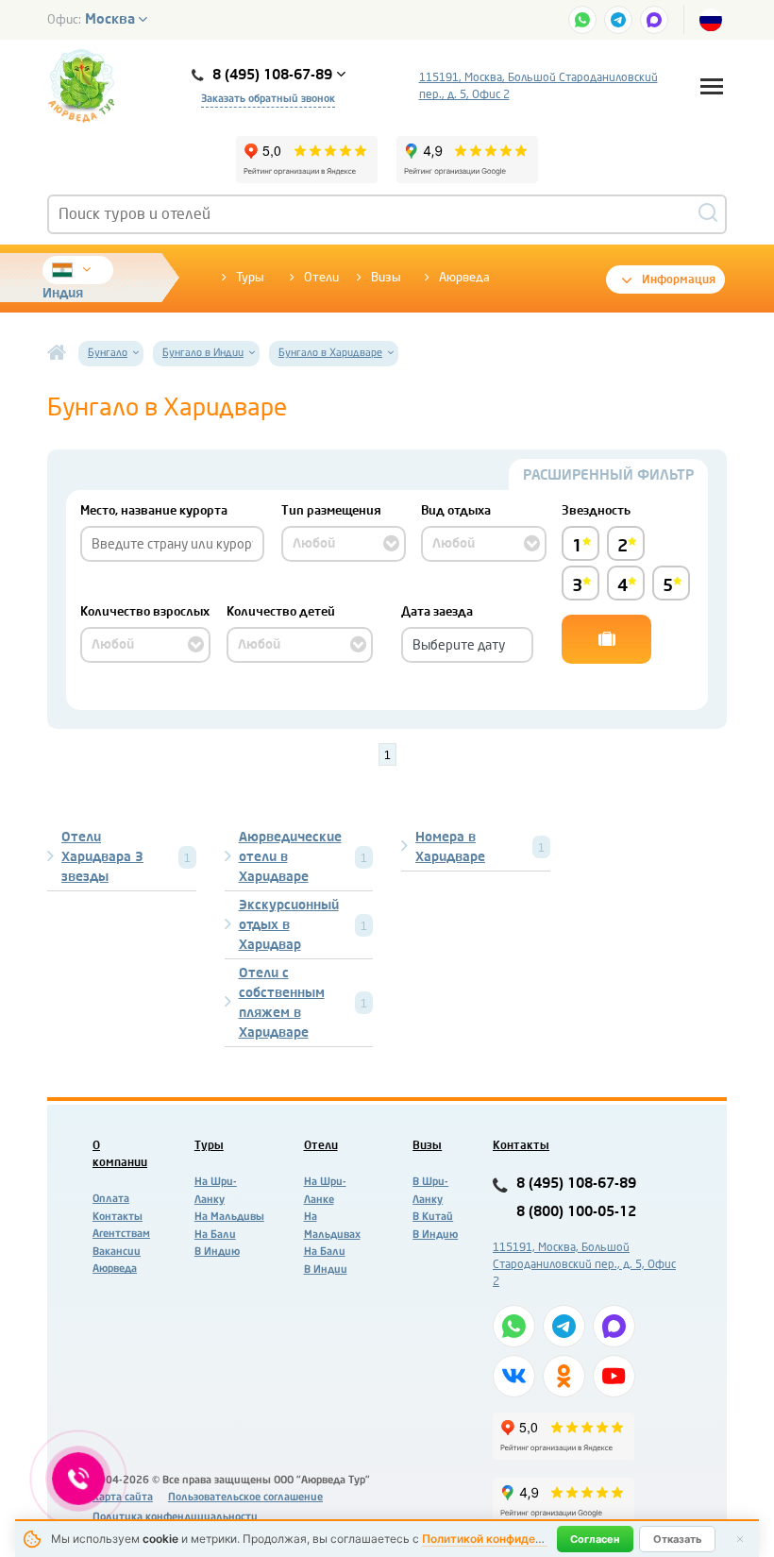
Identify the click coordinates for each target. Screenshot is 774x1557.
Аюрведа (464, 277)
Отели (321, 277)
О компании (120, 1154)
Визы (386, 277)
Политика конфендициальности (175, 1517)
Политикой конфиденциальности (515, 1539)
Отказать (677, 1539)
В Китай (432, 1216)
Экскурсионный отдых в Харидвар (289, 925)
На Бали (215, 1234)
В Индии (325, 1269)
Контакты (118, 1216)
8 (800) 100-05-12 (576, 1212)
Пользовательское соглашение (245, 1497)
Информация (678, 279)
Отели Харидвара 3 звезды (102, 857)
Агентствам (121, 1233)
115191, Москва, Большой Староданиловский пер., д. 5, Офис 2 (538, 86)
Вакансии (117, 1251)
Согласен (595, 1539)
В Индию (217, 1251)
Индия (62, 293)
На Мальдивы (229, 1216)
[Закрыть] (740, 1539)
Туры (250, 277)
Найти (606, 639)
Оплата (111, 1199)
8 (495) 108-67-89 (576, 1184)
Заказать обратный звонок (268, 99)
